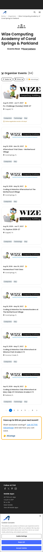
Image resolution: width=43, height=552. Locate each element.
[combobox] (7, 79)
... (28, 410)
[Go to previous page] (6, 410)
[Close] (40, 516)
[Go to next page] (36, 410)
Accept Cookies (21, 548)
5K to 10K (7, 502)
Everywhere (29, 48)
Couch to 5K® (9, 500)
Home (3, 16)
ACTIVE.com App (10, 497)
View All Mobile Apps (11, 507)
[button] (18, 79)
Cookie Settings (21, 536)
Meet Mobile (8, 505)
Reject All (21, 542)
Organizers (12, 16)
